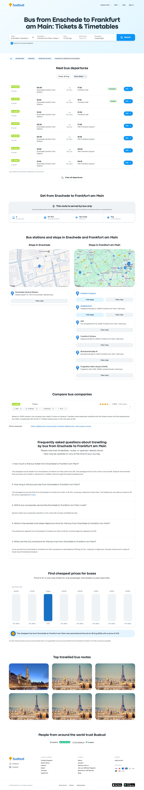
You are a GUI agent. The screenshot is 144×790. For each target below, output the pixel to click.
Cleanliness (47, 408)
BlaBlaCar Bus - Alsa (72, 426)
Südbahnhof (86, 306)
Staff (16, 408)
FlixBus (35, 404)
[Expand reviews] (130, 406)
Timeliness (31, 408)
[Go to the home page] (16, 5)
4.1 (21, 408)
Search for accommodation (23, 43)
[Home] (11, 59)
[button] (33, 37)
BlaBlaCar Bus (41, 426)
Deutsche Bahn (52, 426)
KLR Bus (88, 426)
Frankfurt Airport (88, 293)
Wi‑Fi (61, 408)
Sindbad (61, 426)
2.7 (66, 408)
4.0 (37, 408)
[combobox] (20, 37)
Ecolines (82, 426)
